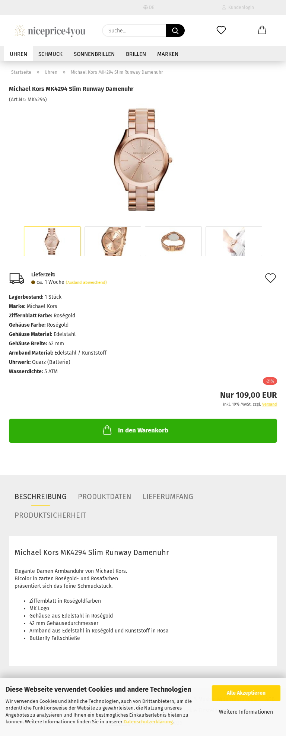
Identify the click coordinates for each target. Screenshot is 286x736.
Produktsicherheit (50, 515)
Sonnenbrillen (94, 54)
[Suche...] (175, 30)
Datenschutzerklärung (148, 721)
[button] (262, 30)
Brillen (136, 54)
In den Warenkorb (143, 430)
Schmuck (50, 54)
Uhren (18, 54)
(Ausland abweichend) (86, 282)
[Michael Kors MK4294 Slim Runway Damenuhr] (143, 159)
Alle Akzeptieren (246, 693)
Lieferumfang (168, 496)
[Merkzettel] (221, 30)
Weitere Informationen (246, 712)
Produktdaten (104, 496)
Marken (167, 54)
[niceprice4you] (50, 30)
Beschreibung (41, 496)
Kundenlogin (240, 7)
